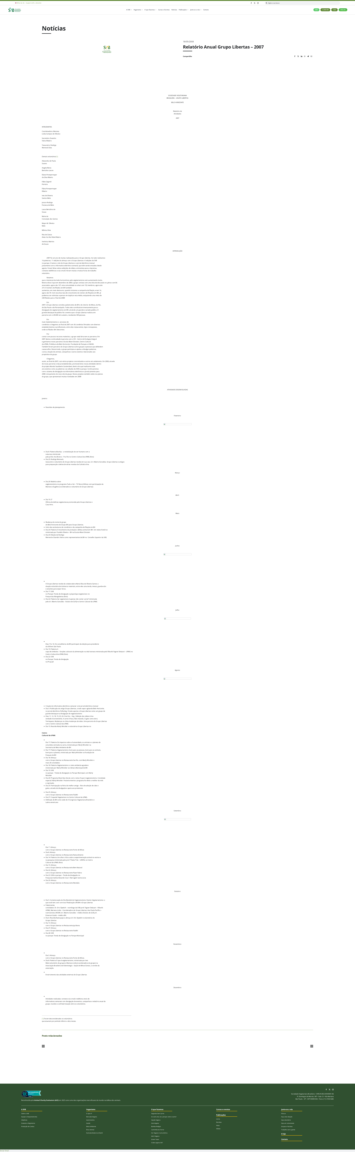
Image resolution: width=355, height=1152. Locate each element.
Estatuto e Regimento (28, 1123)
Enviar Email (4, 1151)
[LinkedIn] (301, 56)
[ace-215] (31, 1091)
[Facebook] (294, 56)
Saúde (88, 1123)
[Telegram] (308, 56)
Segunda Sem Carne (157, 1113)
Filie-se (283, 1113)
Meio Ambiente (91, 1126)
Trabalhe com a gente (288, 1130)
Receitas (219, 1122)
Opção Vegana (155, 1120)
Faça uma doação (286, 1117)
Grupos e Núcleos (287, 1126)
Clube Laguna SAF (157, 1142)
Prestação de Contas (27, 1126)
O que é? (89, 1113)
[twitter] (254, 3)
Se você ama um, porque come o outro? (163, 1117)
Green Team (155, 1139)
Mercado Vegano (91, 1117)
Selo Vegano (155, 1123)
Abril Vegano (155, 1136)
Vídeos (218, 1129)
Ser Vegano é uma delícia (159, 1133)
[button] (43, 1046)
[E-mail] (311, 56)
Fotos (218, 1125)
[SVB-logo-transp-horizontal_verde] (14, 8)
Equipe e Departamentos (29, 1117)
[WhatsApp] (304, 56)
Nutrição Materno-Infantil (94, 1133)
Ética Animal (90, 1130)
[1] (57, 157)
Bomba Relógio (156, 1126)
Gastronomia (90, 1120)
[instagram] (258, 3)
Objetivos (24, 1120)
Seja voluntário (286, 1120)
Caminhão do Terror (157, 1130)
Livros (218, 1119)
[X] (298, 56)
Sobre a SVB (25, 1113)
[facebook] (251, 3)
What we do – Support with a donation (29, 3)
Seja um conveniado (287, 1123)
